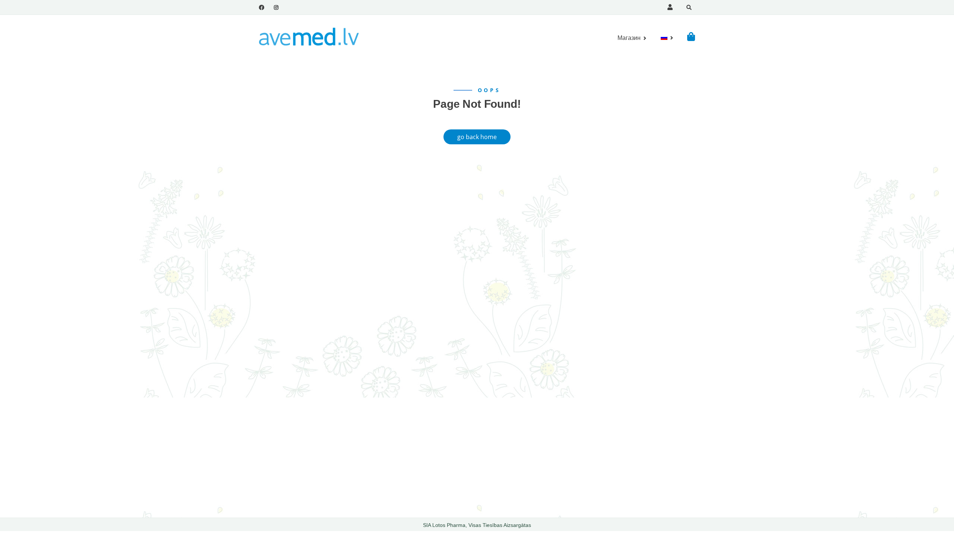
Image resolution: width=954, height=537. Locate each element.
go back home (477, 137)
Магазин (629, 38)
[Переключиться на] (664, 38)
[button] (691, 36)
